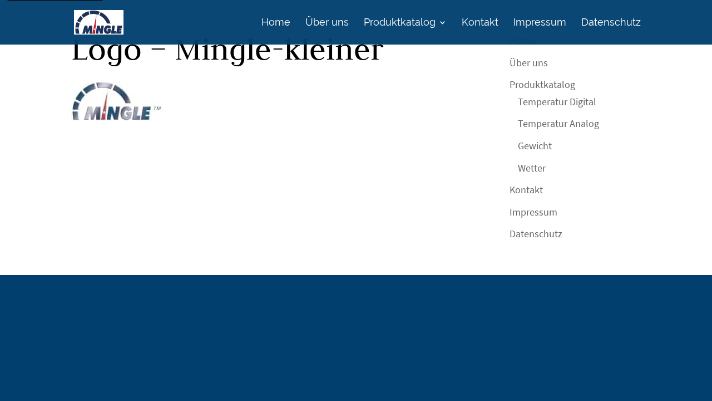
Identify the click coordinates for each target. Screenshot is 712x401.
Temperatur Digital (557, 101)
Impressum (539, 23)
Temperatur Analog (558, 123)
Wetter (532, 168)
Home (275, 23)
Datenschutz (611, 23)
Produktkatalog (400, 23)
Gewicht (535, 145)
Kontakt (480, 23)
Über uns (327, 23)
